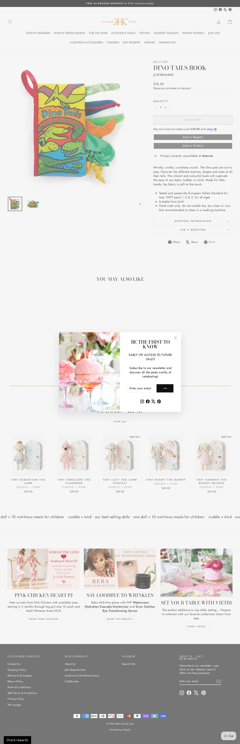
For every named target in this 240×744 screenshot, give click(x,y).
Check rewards (17, 740)
